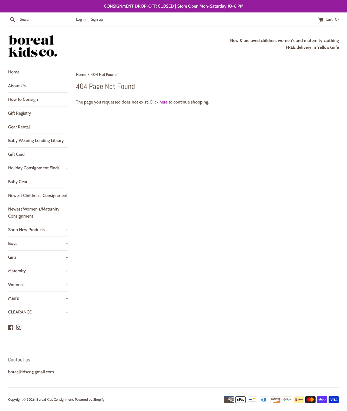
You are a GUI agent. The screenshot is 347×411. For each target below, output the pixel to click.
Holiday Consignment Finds (38, 167)
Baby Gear (17, 181)
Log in (81, 19)
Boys (38, 243)
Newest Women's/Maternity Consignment (33, 212)
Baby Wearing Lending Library (36, 140)
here (163, 102)
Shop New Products (38, 229)
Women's (38, 284)
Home (14, 72)
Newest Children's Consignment (38, 195)
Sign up (97, 19)
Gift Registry (19, 113)
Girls (38, 257)
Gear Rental (19, 127)
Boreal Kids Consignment (54, 399)
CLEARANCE (38, 312)
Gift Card (16, 154)
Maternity (38, 270)
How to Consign (23, 99)
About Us (17, 85)
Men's (38, 298)
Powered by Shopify (90, 399)
